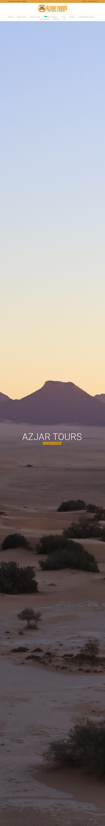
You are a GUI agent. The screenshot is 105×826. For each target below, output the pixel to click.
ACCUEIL (10, 17)
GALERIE (72, 17)
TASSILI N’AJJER (35, 17)
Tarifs (63, 17)
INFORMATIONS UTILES (86, 17)
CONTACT (56, 19)
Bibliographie (45, 19)
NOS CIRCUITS (52, 17)
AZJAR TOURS (21, 17)
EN (64, 19)
